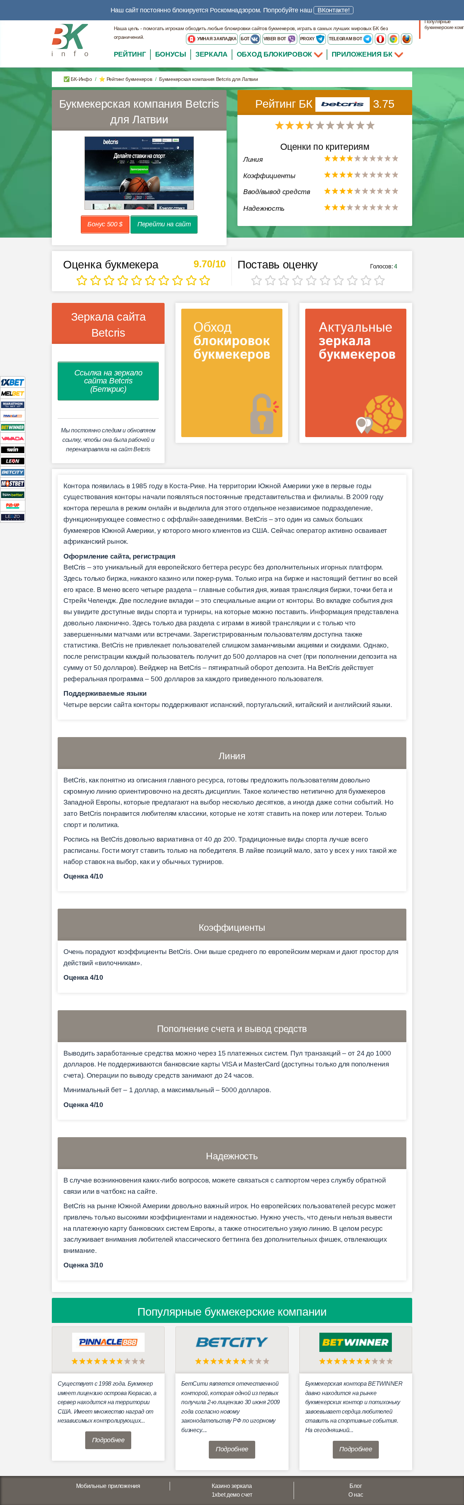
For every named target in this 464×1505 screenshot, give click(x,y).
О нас (355, 1495)
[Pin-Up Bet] (12, 505)
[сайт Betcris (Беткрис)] (139, 173)
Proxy (308, 38)
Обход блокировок (274, 54)
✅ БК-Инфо (77, 79)
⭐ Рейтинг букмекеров (125, 79)
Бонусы (170, 54)
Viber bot (275, 38)
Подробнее (108, 1440)
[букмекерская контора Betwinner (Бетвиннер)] (355, 1342)
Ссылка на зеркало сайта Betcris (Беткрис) (108, 381)
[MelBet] (12, 393)
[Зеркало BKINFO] (70, 40)
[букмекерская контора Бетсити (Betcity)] (232, 1342)
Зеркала (211, 54)
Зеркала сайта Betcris (108, 325)
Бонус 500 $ (105, 224)
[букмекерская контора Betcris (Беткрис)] (344, 104)
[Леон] (12, 460)
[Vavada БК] (12, 438)
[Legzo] (12, 517)
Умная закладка (216, 38)
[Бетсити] (12, 472)
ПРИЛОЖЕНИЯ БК (363, 54)
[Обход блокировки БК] (231, 375)
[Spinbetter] (12, 494)
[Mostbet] (12, 483)
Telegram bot (346, 38)
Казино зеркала (232, 1486)
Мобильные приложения (108, 1486)
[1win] (12, 449)
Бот (245, 38)
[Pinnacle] (12, 415)
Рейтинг (130, 54)
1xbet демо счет (232, 1495)
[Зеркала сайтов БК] (355, 375)
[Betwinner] (12, 427)
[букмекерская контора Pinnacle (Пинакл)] (108, 1342)
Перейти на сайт (164, 224)
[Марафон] (12, 404)
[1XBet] (12, 382)
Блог (355, 1486)
